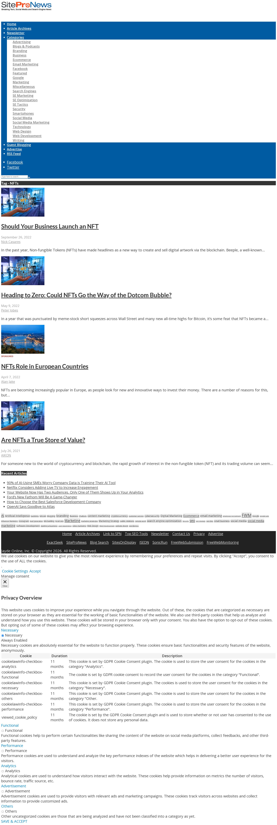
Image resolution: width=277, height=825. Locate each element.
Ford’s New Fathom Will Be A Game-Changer (42, 497)
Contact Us (181, 533)
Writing (18, 140)
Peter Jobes (9, 310)
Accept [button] (35, 571)
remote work (140, 521)
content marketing (99, 515)
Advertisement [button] (13, 785)
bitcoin (43, 515)
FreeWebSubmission (187, 542)
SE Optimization (25, 100)
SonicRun (159, 542)
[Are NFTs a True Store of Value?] (22, 428)
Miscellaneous (24, 86)
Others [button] (7, 806)
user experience (65, 526)
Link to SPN (112, 533)
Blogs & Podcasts (26, 46)
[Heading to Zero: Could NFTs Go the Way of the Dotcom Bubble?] (22, 283)
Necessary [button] (9, 630)
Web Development (27, 135)
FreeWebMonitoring (223, 542)
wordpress (134, 526)
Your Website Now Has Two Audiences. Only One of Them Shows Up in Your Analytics (75, 492)
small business (222, 521)
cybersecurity (152, 515)
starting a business (49, 526)
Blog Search (99, 542)
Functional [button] (10, 725)
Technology (22, 127)
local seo (59, 521)
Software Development (28, 525)
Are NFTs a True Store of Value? (43, 439)
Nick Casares (10, 241)
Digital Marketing (171, 515)
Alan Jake (8, 381)
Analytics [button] (8, 765)
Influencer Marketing (9, 521)
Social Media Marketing (31, 122)
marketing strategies (89, 521)
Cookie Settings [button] (15, 571)
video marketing (79, 526)
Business (19, 55)
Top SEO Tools (136, 533)
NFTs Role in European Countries (44, 366)
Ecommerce (22, 59)
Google (18, 77)
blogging (51, 516)
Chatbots (83, 516)
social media (239, 521)
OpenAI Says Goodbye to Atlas (31, 506)
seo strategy (200, 521)
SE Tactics (20, 104)
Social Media (22, 118)
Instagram (24, 521)
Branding (20, 50)
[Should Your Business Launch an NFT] (22, 215)
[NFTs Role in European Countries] (22, 352)
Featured (20, 73)
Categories (15, 37)
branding (62, 516)
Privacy (199, 533)
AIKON (6, 455)
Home (11, 24)
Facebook (20, 68)
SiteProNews (76, 542)
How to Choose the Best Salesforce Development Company (54, 501)
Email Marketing (25, 64)
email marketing (211, 516)
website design (121, 526)
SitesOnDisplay (124, 542)
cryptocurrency (119, 515)
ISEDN (144, 542)
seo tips (209, 521)
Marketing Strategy (109, 521)
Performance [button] (12, 745)
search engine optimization (164, 521)
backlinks (35, 516)
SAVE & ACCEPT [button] (14, 821)
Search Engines (24, 91)
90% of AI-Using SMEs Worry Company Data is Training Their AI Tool (61, 482)
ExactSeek (55, 542)
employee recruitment (232, 516)
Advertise (14, 149)
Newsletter (16, 33)
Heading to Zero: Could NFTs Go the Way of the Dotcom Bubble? (86, 295)
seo (192, 520)
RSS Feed (14, 153)
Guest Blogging (19, 144)
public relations (127, 521)
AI (2, 515)
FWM (246, 515)
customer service (136, 516)
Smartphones (23, 113)
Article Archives (19, 28)
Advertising (22, 42)
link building (49, 521)
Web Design (22, 131)
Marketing (21, 82)
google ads (264, 516)
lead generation (36, 521)
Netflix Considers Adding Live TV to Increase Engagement (52, 487)
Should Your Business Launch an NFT (50, 226)
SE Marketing (23, 95)
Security (19, 109)
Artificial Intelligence (17, 515)
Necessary (13, 635)
